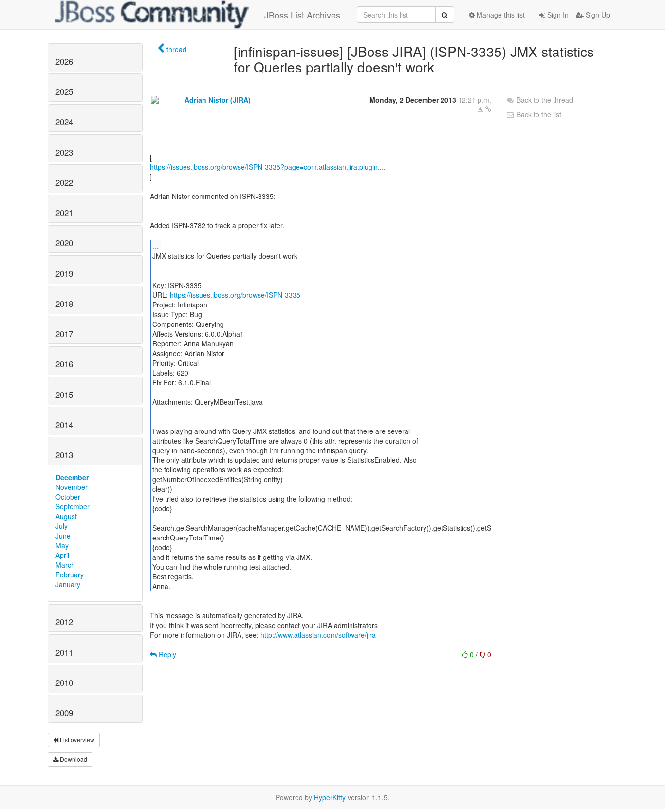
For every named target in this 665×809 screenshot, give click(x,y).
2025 (64, 91)
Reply (166, 654)
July (61, 526)
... (156, 245)
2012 (64, 622)
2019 (64, 273)
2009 (64, 713)
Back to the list (538, 114)
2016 (64, 364)
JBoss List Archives (302, 14)
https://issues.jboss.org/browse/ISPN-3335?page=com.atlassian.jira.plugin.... (268, 167)
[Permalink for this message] (488, 109)
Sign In (557, 14)
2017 (64, 334)
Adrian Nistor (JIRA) (218, 100)
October (67, 497)
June (63, 535)
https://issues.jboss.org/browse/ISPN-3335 (235, 295)
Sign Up (597, 14)
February (69, 574)
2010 (64, 682)
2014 (64, 425)
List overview (76, 740)
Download (72, 759)
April (62, 555)
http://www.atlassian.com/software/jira (318, 635)
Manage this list (500, 14)
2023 (64, 152)
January (67, 584)
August (66, 516)
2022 (64, 182)
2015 (64, 394)
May (62, 545)
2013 (64, 455)
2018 (64, 303)
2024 (64, 121)
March (65, 565)
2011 (64, 652)
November (71, 487)
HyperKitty (330, 797)
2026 (64, 61)
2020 (64, 243)
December (72, 477)
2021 (64, 212)
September (72, 506)
